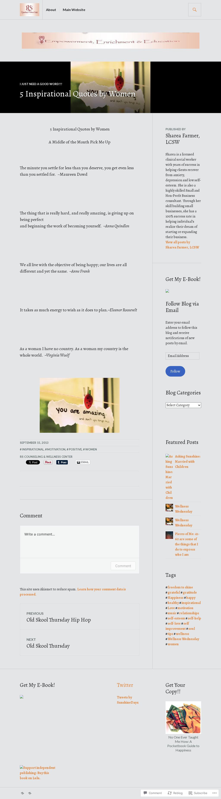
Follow (175, 371)
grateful (174, 592)
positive (75, 449)
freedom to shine (180, 587)
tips (170, 633)
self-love (174, 623)
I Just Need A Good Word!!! (41, 84)
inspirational (33, 449)
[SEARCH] (194, 9)
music (172, 613)
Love (171, 608)
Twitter (125, 685)
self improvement (177, 626)
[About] (22, 793)
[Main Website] (29, 793)
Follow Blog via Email (182, 307)
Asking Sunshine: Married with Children (187, 461)
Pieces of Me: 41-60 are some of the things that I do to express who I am (187, 544)
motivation (56, 449)
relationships (189, 613)
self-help (194, 618)
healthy (173, 602)
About (51, 10)
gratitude (190, 592)
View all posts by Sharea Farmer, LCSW (182, 245)
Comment (123, 566)
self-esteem (176, 618)
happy (190, 597)
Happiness (175, 597)
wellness (182, 633)
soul (191, 628)
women (91, 449)
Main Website (74, 10)
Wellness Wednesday (183, 639)
